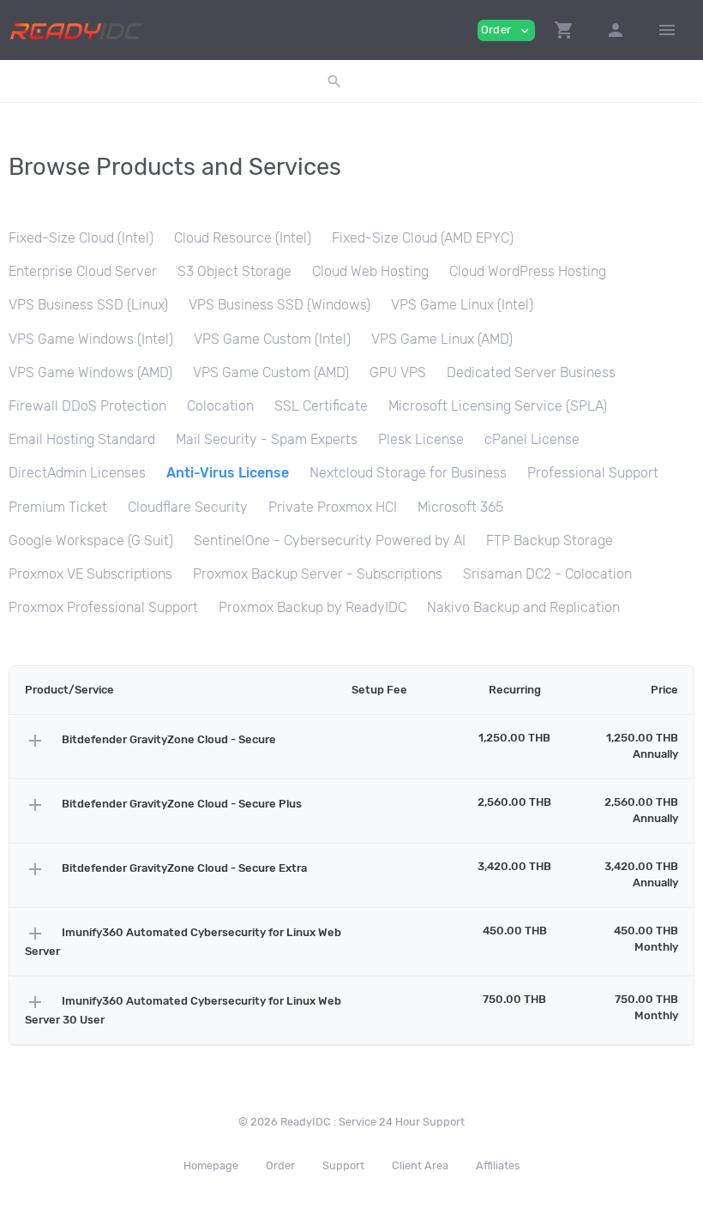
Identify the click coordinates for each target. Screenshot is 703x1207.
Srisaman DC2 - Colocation (547, 574)
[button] (564, 30)
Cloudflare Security (188, 507)
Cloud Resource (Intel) (242, 238)
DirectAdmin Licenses (77, 473)
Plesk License (421, 439)
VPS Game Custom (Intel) (272, 339)
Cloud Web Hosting (370, 271)
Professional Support (592, 473)
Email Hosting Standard (82, 439)
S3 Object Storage (234, 271)
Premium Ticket (58, 507)
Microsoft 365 (460, 507)
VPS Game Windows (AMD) (90, 372)
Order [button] (506, 30)
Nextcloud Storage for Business (408, 473)
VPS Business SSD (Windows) (279, 305)
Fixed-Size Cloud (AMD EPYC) (423, 238)
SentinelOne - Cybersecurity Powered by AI (330, 540)
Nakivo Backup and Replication (523, 607)
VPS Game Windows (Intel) (91, 339)
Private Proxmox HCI (332, 507)
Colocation (220, 406)
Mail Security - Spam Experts (267, 439)
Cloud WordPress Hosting (527, 271)
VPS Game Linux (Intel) (462, 305)
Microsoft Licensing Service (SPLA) (497, 406)
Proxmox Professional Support (103, 607)
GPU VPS (398, 372)
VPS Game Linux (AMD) (442, 339)
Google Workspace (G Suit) (91, 540)
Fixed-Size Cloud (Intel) (81, 238)
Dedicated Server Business (531, 372)
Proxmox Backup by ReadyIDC (312, 607)
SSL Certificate (321, 406)
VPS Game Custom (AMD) (271, 372)
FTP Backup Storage (549, 540)
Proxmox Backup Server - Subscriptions (317, 574)
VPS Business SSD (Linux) (88, 305)
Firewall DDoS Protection (87, 406)
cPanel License (532, 439)
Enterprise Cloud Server (83, 271)
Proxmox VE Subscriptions (90, 574)
